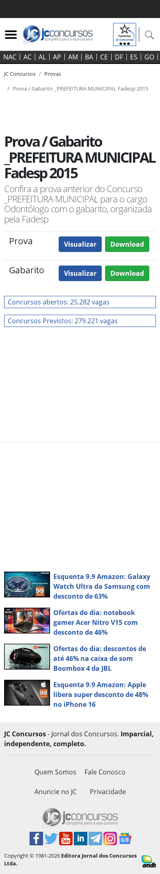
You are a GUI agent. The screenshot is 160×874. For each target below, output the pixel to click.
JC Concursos (20, 73)
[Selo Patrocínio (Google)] (124, 33)
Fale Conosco (105, 771)
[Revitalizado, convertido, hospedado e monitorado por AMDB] (149, 860)
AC (27, 57)
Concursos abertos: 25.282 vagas (59, 301)
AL (42, 57)
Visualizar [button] (80, 244)
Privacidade (108, 791)
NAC (9, 57)
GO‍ (149, 57)
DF (119, 57)
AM (73, 57)
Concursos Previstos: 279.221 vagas (63, 320)
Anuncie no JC (55, 791)
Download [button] (127, 244)
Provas (52, 73)
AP (57, 57)
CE (104, 57)
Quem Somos (55, 771)
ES (133, 57)
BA (89, 57)
